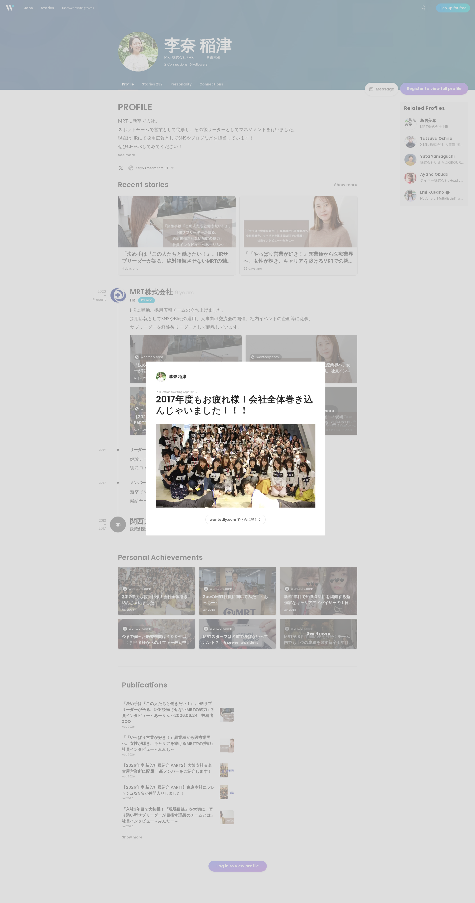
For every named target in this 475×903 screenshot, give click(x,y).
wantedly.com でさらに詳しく (235, 519)
